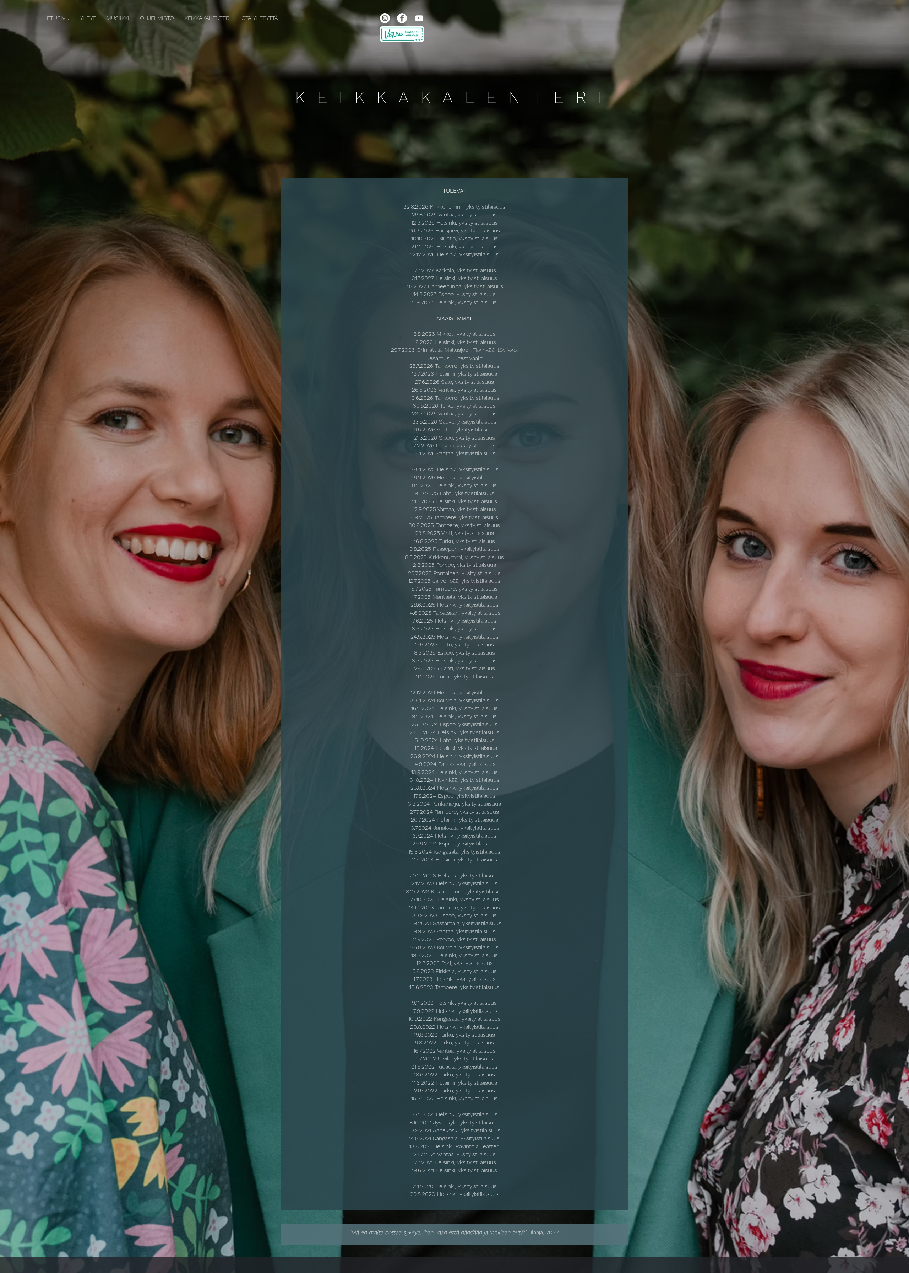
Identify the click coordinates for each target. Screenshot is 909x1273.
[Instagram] (385, 18)
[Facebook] (402, 18)
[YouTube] (419, 18)
